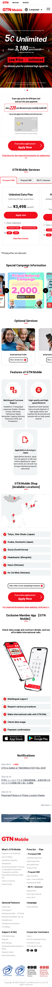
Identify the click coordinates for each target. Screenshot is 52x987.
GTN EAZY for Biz (33, 943)
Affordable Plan (33, 865)
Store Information (8, 955)
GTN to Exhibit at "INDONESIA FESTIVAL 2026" (23, 768)
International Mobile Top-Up (12, 917)
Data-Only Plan (32, 876)
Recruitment (6, 864)
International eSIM (34, 883)
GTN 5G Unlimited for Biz (36, 939)
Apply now (21, 215)
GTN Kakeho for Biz (34, 946)
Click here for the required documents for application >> (26, 156)
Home (29, 936)
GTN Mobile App (8, 936)
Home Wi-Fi (31, 897)
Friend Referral (32, 907)
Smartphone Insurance (10, 924)
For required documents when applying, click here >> (26, 607)
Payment (5, 939)
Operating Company (9, 860)
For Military (6, 927)
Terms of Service (8, 881)
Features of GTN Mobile (11, 853)
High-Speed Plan (33, 861)
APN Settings (7, 943)
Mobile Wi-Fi (31, 891)
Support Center (7, 952)
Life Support (6, 910)
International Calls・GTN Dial (13, 913)
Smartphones (7, 920)
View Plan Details (20, 238)
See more (45, 805)
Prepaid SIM (26, 180)
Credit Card (6, 907)
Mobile (26, 3)
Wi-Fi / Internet (43, 180)
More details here (16, 360)
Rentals (15, 3)
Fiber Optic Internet (34, 894)
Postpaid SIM (9, 180)
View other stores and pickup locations (24, 586)
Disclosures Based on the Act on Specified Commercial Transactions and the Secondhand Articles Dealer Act (13, 872)
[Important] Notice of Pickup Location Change (23, 795)
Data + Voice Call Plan (35, 879)
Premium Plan (32, 868)
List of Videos (7, 857)
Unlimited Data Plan (34, 858)
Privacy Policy (7, 884)
